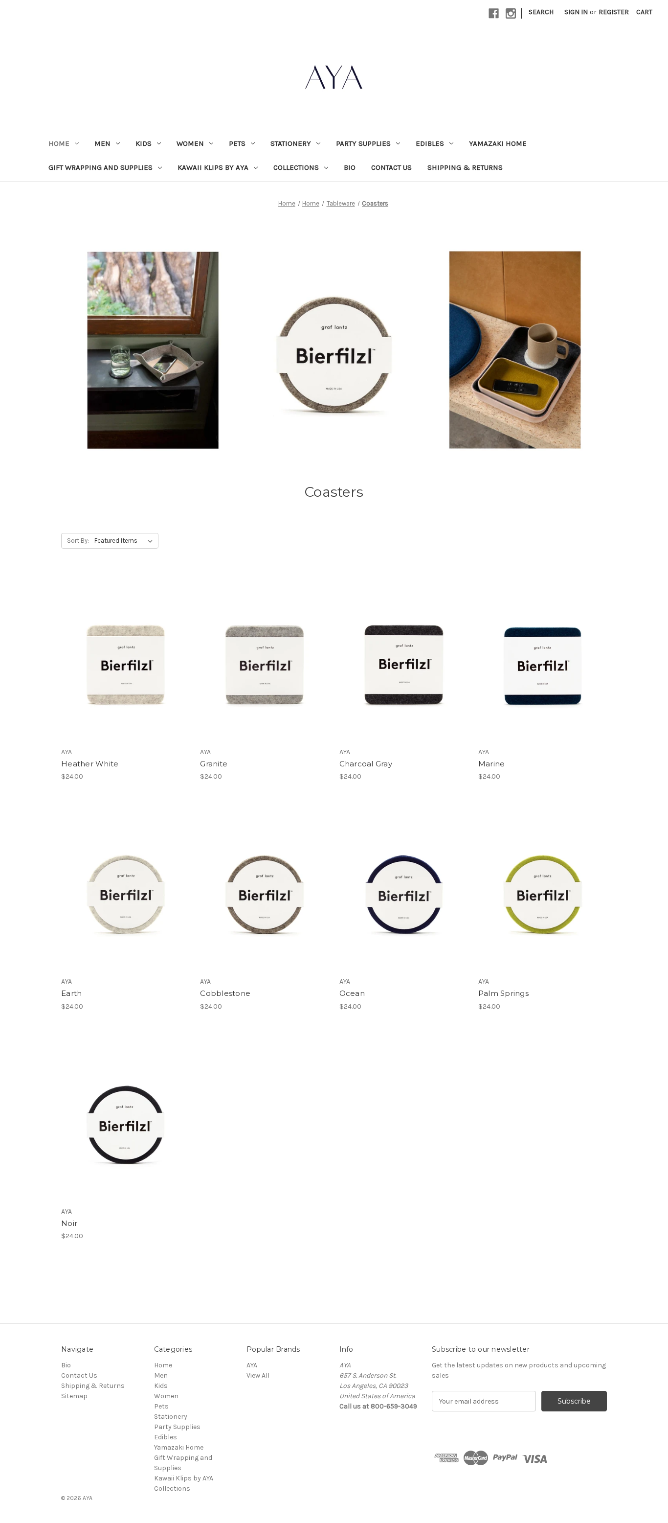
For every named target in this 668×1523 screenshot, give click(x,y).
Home (58, 143)
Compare (122, 657)
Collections (296, 167)
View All (257, 1375)
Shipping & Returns (465, 167)
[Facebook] (494, 13)
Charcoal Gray (365, 763)
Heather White (89, 763)
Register (614, 12)
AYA (251, 1365)
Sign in (576, 12)
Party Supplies (363, 143)
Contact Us (391, 167)
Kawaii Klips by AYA (213, 167)
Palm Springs (503, 993)
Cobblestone (225, 993)
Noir (69, 1223)
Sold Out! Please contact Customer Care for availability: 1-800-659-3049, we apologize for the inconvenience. (542, 904)
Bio (350, 167)
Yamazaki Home (498, 143)
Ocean (352, 993)
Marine (491, 763)
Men (102, 143)
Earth (71, 993)
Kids (143, 143)
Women (190, 143)
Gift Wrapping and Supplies (100, 167)
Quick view (123, 640)
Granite (213, 763)
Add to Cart (125, 674)
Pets (237, 143)
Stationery (290, 143)
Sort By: (78, 540)
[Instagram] (511, 13)
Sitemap (74, 1396)
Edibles (430, 143)
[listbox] (125, 540)
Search (541, 12)
